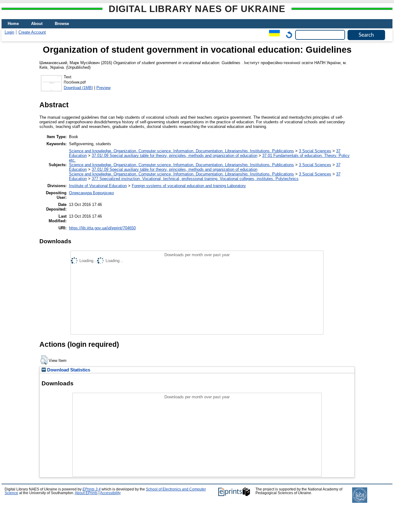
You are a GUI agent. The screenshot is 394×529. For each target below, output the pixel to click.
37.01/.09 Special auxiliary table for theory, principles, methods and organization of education (174, 155)
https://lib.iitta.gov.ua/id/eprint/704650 (102, 228)
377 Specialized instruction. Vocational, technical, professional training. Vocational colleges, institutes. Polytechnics (195, 178)
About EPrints (86, 493)
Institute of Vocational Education (98, 185)
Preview (103, 87)
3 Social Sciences (315, 151)
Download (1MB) (78, 87)
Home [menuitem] (13, 23)
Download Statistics (68, 369)
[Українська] (273, 34)
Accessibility (110, 493)
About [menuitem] (36, 23)
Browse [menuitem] (62, 23)
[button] (43, 360)
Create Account (32, 32)
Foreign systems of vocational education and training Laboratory (189, 185)
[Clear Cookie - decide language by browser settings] (287, 34)
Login (9, 32)
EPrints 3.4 (91, 489)
